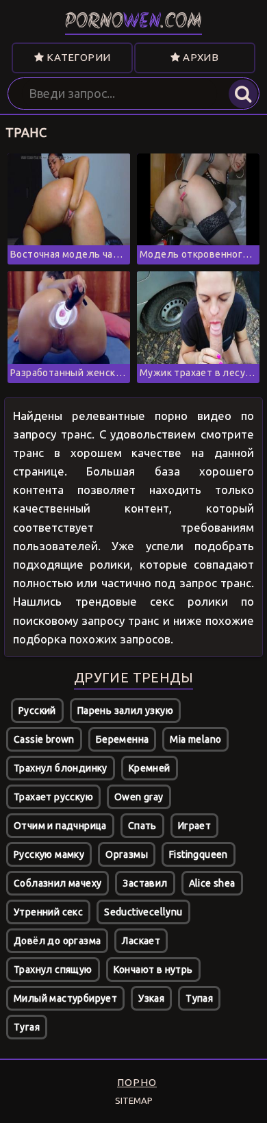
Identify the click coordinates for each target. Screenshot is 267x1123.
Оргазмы (126, 854)
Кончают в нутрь (153, 969)
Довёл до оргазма (57, 940)
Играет (194, 825)
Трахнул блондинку (60, 768)
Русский (37, 710)
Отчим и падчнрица (60, 825)
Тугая (27, 1027)
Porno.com (133, 22)
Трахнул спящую (53, 969)
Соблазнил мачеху (57, 883)
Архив (199, 57)
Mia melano (195, 739)
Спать (142, 825)
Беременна (122, 739)
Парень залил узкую (125, 710)
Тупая (199, 998)
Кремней (149, 768)
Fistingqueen (198, 854)
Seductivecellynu (143, 911)
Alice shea (212, 883)
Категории (77, 57)
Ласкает (141, 940)
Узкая (151, 998)
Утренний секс (48, 911)
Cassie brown (44, 739)
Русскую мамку (49, 854)
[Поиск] (243, 93)
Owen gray (139, 796)
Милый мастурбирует (65, 998)
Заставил (145, 883)
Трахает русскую (53, 796)
